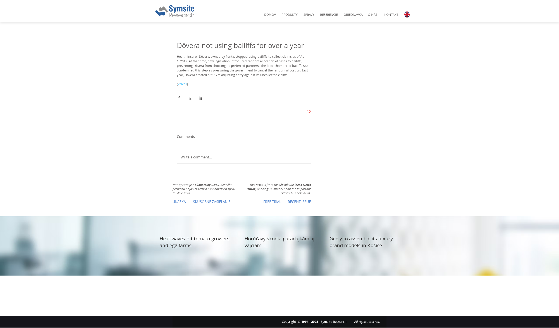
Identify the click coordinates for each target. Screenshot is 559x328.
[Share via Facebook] (179, 98)
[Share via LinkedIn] (200, 98)
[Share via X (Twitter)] (190, 98)
